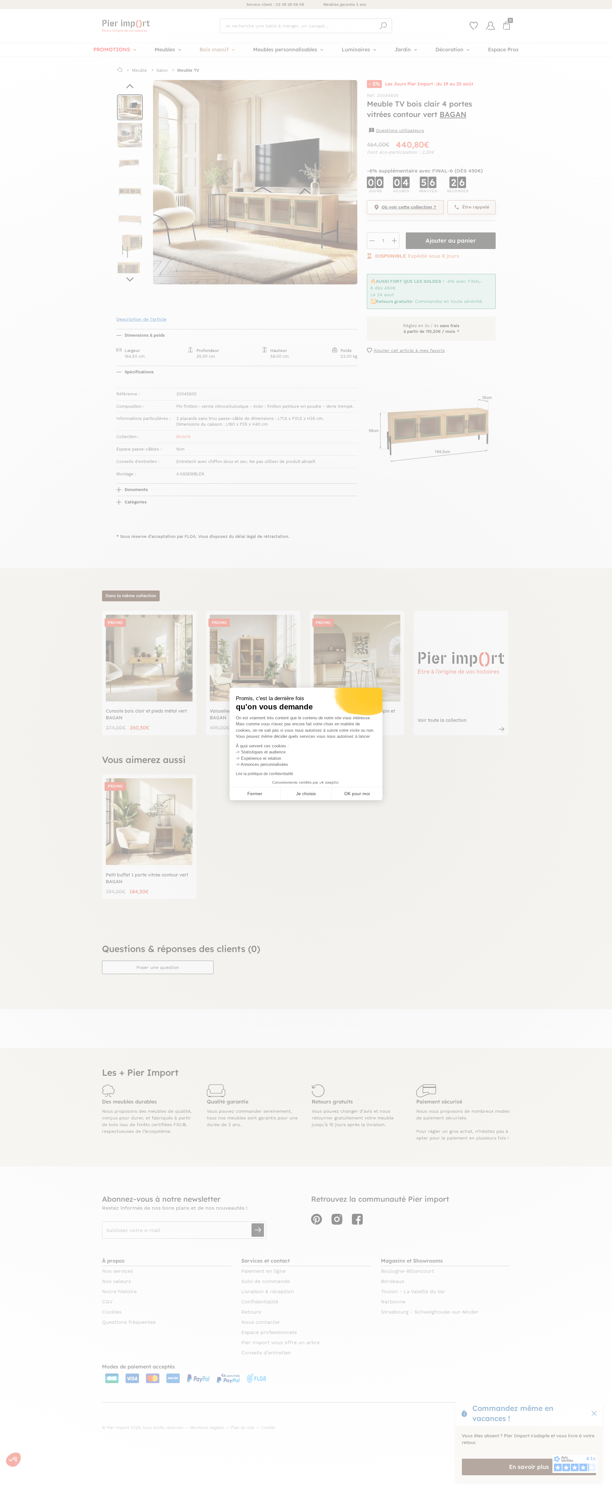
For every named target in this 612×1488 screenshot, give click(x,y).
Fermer (254, 793)
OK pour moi (357, 793)
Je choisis (306, 793)
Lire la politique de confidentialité (264, 774)
